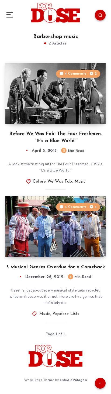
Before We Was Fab (52, 182)
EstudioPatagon (73, 380)
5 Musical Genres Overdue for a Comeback (55, 267)
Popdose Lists (66, 314)
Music (80, 182)
